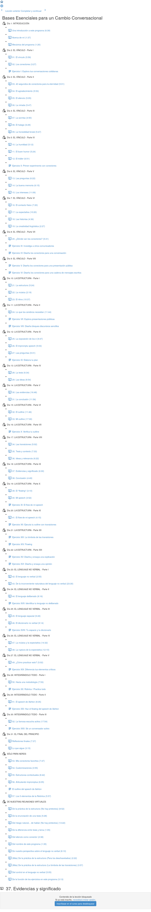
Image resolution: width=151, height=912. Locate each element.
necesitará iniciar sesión (84, 899)
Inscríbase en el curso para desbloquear (75, 903)
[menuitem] (2, 6)
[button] (2, 2)
